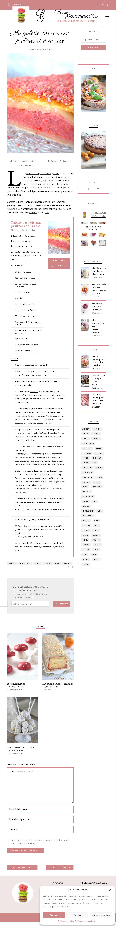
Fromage (86, 492)
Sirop (94, 554)
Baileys (85, 434)
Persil (85, 540)
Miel (99, 511)
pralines (32, 212)
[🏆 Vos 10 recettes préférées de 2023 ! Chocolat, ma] (102, 243)
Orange (96, 535)
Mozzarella (87, 516)
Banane (96, 434)
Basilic (85, 439)
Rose (57, 563)
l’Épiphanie (13, 208)
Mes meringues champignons (16, 685)
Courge (85, 482)
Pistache (96, 540)
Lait (94, 501)
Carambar (86, 453)
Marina (49, 49)
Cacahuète (87, 448)
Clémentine (87, 477)
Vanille (67, 563)
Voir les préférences (101, 915)
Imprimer (60, 260)
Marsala (85, 506)
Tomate (85, 559)
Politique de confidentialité (85, 921)
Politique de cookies (66, 921)
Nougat (85, 530)
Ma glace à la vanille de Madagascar (99, 271)
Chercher (93, 47)
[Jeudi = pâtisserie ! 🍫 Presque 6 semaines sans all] (93, 243)
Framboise (96, 487)
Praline (48, 563)
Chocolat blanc (89, 463)
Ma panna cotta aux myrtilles (97, 306)
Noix (97, 526)
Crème (96, 482)
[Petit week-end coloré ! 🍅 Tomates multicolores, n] (84, 234)
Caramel (99, 453)
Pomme (97, 545)
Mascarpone (87, 511)
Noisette (86, 526)
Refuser (77, 915)
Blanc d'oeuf (88, 443)
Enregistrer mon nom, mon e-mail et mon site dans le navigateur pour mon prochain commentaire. (40, 842)
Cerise (85, 458)
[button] (110, 889)
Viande (85, 564)
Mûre (96, 521)
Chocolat (97, 458)
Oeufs (37, 563)
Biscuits (96, 439)
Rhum (96, 550)
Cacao (99, 448)
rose (47, 212)
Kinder (85, 501)
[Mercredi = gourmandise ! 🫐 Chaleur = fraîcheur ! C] (93, 234)
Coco (99, 477)
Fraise (85, 487)
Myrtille (85, 521)
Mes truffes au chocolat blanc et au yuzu (21, 749)
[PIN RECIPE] (59, 266)
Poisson (86, 545)
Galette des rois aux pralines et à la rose (26, 224)
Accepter (54, 915)
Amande (12, 563)
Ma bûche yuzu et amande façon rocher (58, 685)
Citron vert (87, 472)
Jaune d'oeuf (25, 563)
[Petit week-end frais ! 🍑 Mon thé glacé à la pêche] (102, 234)
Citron (99, 468)
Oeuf (96, 530)
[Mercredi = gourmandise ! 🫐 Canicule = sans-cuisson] (84, 243)
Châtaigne (86, 468)
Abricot (85, 429)
